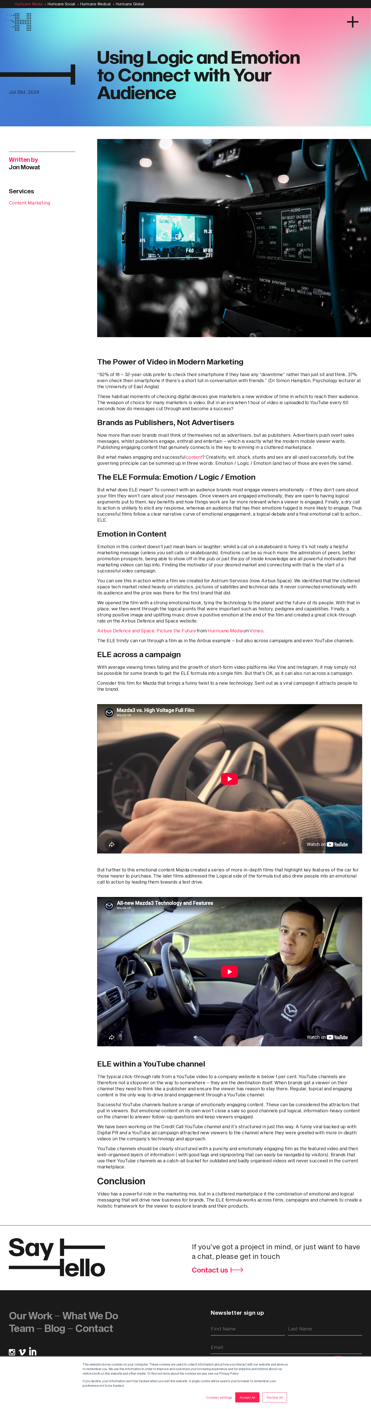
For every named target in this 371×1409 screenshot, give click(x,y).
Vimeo (256, 630)
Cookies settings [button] (219, 1397)
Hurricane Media (28, 4)
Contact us (210, 1270)
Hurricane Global (130, 4)
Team (21, 1328)
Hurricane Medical (95, 4)
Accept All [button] (247, 1397)
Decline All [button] (275, 1397)
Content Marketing (29, 202)
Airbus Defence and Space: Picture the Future (146, 630)
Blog (54, 1328)
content (194, 457)
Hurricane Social (61, 4)
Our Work (30, 1315)
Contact (94, 1328)
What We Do (90, 1315)
